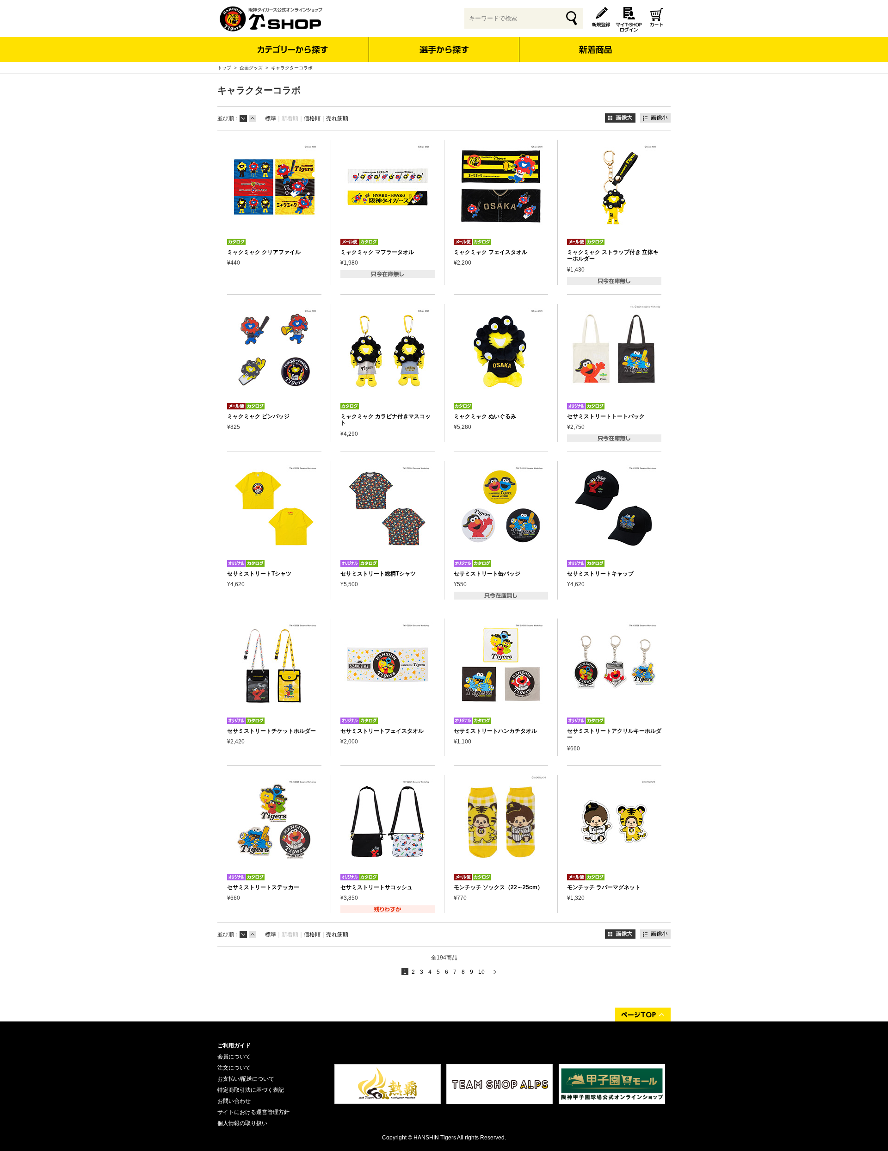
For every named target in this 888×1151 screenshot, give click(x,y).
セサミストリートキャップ (600, 573)
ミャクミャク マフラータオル (377, 252)
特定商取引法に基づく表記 (250, 1090)
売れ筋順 (337, 118)
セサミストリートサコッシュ (376, 887)
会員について (234, 1056)
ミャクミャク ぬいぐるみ (485, 416)
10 (481, 972)
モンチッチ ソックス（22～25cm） (498, 887)
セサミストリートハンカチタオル (495, 731)
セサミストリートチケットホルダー (271, 731)
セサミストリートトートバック (606, 416)
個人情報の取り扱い (242, 1123)
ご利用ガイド (234, 1045)
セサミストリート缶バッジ (487, 573)
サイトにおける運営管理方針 (253, 1112)
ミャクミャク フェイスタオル (490, 252)
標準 (270, 118)
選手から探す (444, 49)
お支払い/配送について (245, 1079)
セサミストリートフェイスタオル (382, 731)
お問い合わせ (234, 1101)
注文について (234, 1067)
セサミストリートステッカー (263, 887)
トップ (224, 67)
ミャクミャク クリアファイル (264, 252)
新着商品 (595, 43)
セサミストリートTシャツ (259, 573)
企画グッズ (251, 67)
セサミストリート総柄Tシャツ (378, 573)
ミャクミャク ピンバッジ (258, 416)
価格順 (312, 118)
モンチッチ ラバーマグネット (604, 887)
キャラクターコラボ (292, 67)
